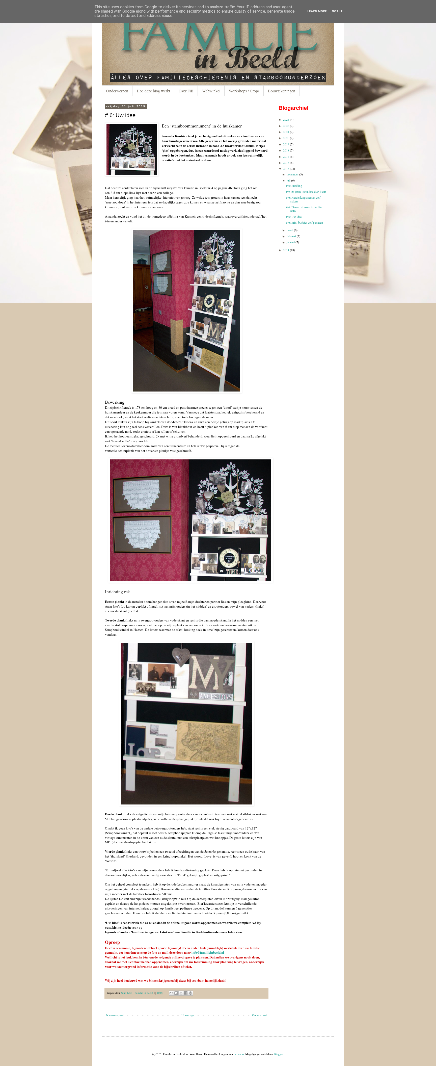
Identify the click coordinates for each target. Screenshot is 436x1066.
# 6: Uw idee (294, 217)
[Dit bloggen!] (176, 993)
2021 (286, 132)
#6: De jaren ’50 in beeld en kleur (306, 192)
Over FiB (186, 90)
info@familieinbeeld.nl (208, 952)
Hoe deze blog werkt (153, 90)
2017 (286, 156)
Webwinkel (211, 90)
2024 (286, 119)
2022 (286, 126)
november (292, 174)
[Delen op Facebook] (185, 993)
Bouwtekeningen (281, 90)
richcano (239, 1054)
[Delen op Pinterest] (190, 993)
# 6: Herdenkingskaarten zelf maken (303, 199)
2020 (286, 138)
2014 (286, 250)
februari (291, 236)
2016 (286, 163)
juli (288, 180)
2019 (286, 144)
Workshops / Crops (244, 90)
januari (291, 242)
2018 (286, 150)
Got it (337, 11)
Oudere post (259, 1015)
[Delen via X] (180, 993)
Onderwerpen (117, 90)
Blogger (278, 1054)
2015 (286, 169)
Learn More (317, 11)
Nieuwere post (115, 1015)
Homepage (187, 1015)
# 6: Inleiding (294, 186)
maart (290, 230)
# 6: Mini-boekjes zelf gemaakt (304, 222)
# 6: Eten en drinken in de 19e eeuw (304, 209)
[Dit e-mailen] (171, 993)
